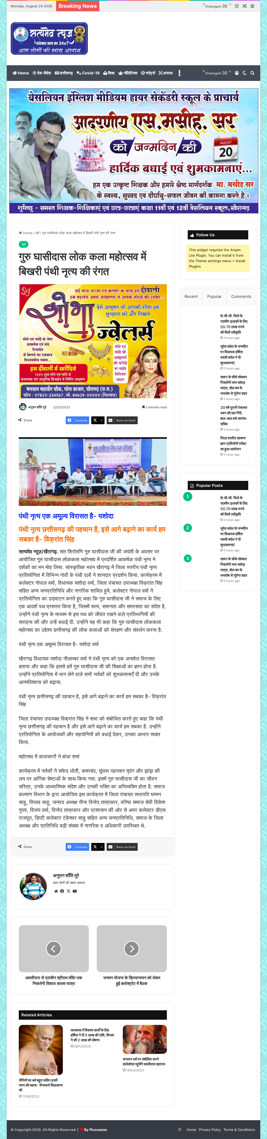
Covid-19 (90, 72)
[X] (68, 891)
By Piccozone (95, 1130)
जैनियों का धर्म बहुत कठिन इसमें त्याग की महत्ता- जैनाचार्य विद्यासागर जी (41, 1085)
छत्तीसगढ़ (66, 72)
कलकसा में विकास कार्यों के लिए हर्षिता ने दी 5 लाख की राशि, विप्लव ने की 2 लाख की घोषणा (92, 1035)
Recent (191, 296)
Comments (241, 296)
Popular (214, 296)
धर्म (37, 233)
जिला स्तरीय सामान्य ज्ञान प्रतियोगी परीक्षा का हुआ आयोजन (233, 443)
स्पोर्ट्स (150, 72)
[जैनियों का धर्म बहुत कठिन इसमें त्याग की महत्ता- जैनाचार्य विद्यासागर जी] (41, 1050)
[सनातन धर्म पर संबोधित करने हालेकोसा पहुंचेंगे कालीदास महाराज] (145, 1039)
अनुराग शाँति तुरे (37, 407)
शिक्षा (110, 72)
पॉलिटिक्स (130, 72)
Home (23, 72)
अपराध (167, 72)
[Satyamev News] (49, 38)
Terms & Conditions (239, 1130)
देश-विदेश (44, 72)
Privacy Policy (210, 1130)
